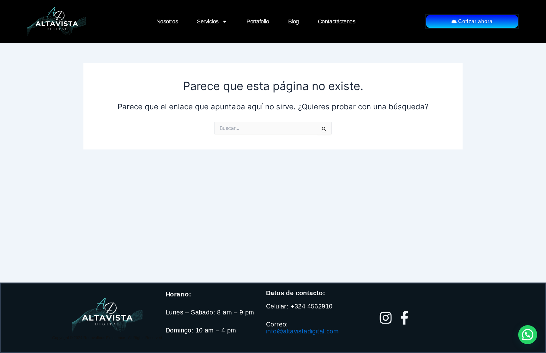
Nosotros (167, 21)
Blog (293, 21)
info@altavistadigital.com (302, 331)
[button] (527, 334)
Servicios (208, 21)
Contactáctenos (336, 21)
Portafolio (257, 21)
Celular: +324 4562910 (299, 306)
